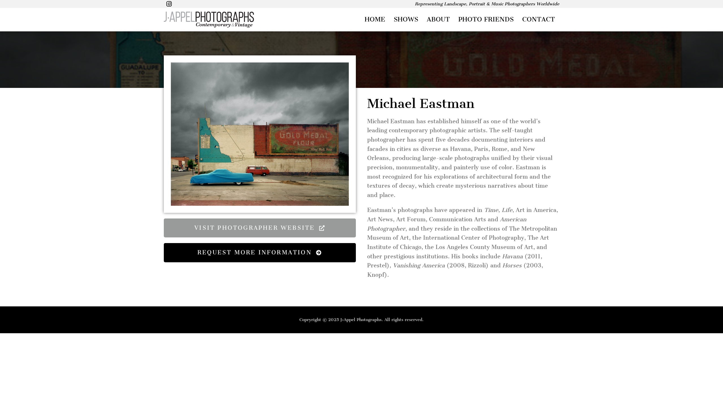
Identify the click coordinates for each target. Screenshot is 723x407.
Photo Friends (486, 19)
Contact (538, 19)
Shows (406, 19)
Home (375, 19)
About (438, 19)
